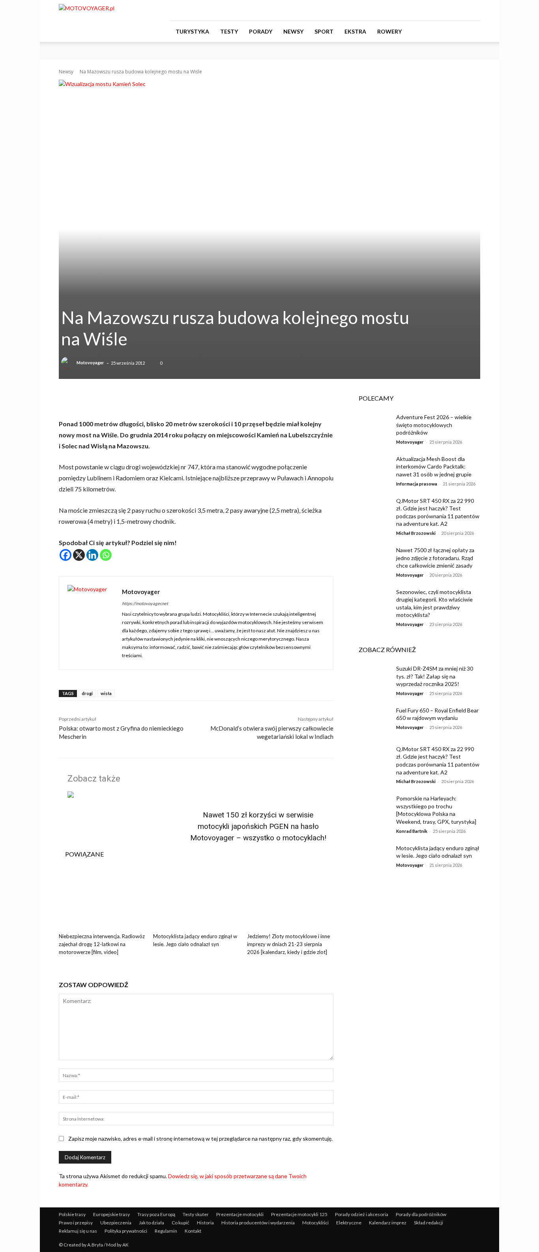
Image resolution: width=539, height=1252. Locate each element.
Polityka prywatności (126, 1231)
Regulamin (166, 1231)
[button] (470, 32)
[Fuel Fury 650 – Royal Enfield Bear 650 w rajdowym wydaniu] (371, 720)
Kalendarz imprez (387, 1223)
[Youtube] (474, 10)
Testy (229, 31)
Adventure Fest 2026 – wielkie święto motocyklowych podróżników (434, 425)
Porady (260, 31)
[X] (79, 555)
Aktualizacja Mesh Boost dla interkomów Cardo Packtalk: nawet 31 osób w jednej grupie (434, 466)
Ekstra (355, 31)
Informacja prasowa (416, 483)
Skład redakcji (428, 1223)
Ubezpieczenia (115, 1223)
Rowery (389, 31)
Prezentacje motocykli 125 (299, 1214)
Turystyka (192, 31)
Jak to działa (151, 1223)
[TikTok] (461, 10)
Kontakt (193, 1231)
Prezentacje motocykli (240, 1214)
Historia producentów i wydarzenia (258, 1223)
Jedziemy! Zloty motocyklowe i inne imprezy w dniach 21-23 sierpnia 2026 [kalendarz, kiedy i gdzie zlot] (288, 944)
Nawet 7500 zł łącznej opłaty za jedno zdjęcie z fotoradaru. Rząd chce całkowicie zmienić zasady (435, 558)
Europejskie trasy (111, 1214)
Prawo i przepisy (76, 1223)
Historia (205, 1223)
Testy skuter (196, 1214)
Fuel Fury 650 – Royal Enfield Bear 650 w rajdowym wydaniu (437, 714)
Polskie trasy (72, 1214)
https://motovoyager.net (145, 603)
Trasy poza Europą (156, 1214)
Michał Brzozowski (416, 533)
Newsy (293, 31)
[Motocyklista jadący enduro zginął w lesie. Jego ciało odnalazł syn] (196, 899)
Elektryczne (348, 1223)
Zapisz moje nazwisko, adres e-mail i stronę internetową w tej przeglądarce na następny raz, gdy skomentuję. (200, 1138)
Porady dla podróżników (421, 1214)
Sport (323, 31)
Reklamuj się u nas (78, 1231)
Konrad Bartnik (411, 831)
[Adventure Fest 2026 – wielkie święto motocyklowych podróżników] (371, 426)
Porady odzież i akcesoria (361, 1214)
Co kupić (180, 1223)
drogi (87, 693)
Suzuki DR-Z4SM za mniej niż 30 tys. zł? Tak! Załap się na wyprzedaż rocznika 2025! (434, 676)
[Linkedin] (92, 555)
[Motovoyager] (68, 363)
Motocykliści (315, 1223)
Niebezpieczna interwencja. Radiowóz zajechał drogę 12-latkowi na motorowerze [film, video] (102, 944)
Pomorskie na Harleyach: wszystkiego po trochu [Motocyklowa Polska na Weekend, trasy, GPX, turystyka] (436, 810)
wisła (106, 693)
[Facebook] (435, 10)
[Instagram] (448, 10)
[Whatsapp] (106, 555)
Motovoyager (90, 362)
